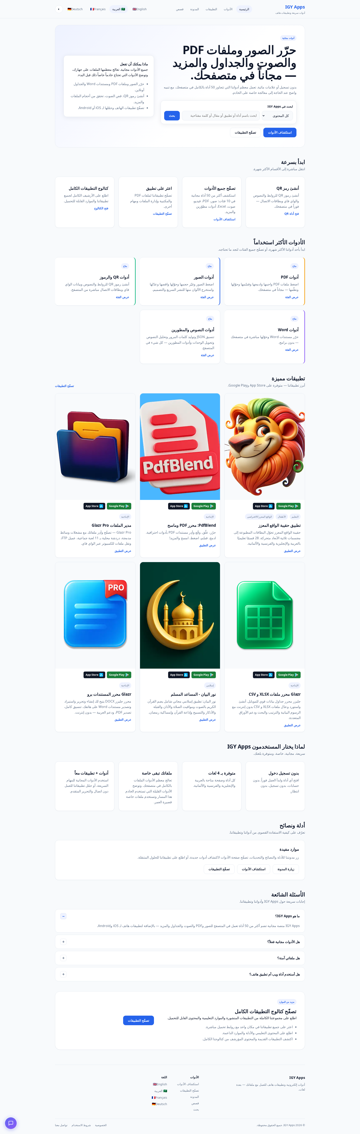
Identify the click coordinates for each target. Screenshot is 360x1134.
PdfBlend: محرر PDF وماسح (192, 525)
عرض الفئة (292, 297)
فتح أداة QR (291, 214)
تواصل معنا (61, 1125)
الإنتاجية (210, 516)
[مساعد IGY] (11, 1123)
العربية (118, 9)
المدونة (194, 9)
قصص (180, 9)
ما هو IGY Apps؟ (287, 916)
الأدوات (228, 9)
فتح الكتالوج (101, 208)
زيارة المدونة (286, 869)
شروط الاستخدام (81, 1125)
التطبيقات (211, 9)
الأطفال (282, 516)
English (139, 9)
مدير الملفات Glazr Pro (111, 525)
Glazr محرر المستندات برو (109, 694)
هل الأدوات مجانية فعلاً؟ (283, 941)
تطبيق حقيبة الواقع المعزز (280, 525)
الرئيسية (244, 9)
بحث (172, 115)
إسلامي (210, 685)
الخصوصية (101, 1125)
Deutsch (75, 9)
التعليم (295, 516)
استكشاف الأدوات (280, 132)
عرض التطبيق (292, 551)
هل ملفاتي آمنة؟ (288, 958)
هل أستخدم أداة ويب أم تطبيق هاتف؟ (274, 974)
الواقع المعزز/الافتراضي (259, 516)
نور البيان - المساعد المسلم (193, 694)
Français (98, 9)
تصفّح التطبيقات (245, 132)
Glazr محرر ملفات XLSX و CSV (275, 694)
